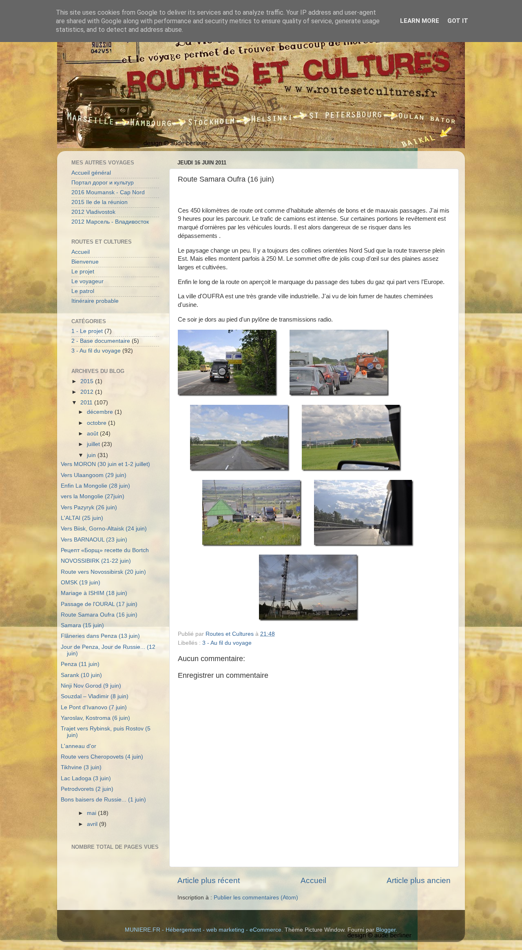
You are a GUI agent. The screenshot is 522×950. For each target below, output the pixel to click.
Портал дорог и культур (102, 183)
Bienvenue (85, 262)
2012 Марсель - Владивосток (110, 222)
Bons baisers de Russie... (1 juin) (103, 800)
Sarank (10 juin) (81, 675)
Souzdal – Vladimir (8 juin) (94, 696)
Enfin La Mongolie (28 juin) (95, 486)
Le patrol (82, 291)
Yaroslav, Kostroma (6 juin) (95, 718)
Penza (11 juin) (80, 664)
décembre (101, 412)
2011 (87, 403)
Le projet (82, 272)
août (93, 434)
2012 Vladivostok (93, 212)
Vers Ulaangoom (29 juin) (93, 475)
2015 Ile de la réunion (99, 202)
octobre (97, 423)
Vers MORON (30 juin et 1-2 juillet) (105, 464)
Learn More (419, 20)
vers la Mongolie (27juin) (92, 496)
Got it (457, 20)
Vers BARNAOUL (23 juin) (94, 540)
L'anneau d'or (78, 746)
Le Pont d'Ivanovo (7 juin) (94, 707)
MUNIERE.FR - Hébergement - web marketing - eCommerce (203, 930)
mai (92, 813)
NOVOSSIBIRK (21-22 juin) (96, 561)
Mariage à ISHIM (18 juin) (94, 593)
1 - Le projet (87, 331)
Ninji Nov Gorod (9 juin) (91, 686)
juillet (94, 444)
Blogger (386, 930)
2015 (87, 381)
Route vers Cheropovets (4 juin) (102, 757)
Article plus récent (208, 880)
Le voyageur (87, 281)
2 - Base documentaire (100, 341)
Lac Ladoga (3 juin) (86, 778)
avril (93, 824)
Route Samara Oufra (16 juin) (99, 615)
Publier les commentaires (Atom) (256, 898)
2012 (87, 392)
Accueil (313, 880)
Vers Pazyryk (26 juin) (89, 507)
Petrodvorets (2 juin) (87, 789)
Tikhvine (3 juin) (81, 767)
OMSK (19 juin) (80, 582)
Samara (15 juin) (82, 625)
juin (92, 455)
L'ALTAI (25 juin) (82, 518)
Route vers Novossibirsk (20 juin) (103, 572)
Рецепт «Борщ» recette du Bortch (105, 550)
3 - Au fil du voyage (227, 643)
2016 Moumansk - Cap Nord (108, 192)
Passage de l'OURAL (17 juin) (99, 604)
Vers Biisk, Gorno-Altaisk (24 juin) (104, 529)
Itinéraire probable (95, 301)
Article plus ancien (419, 880)
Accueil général (91, 173)
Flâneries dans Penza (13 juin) (100, 636)
